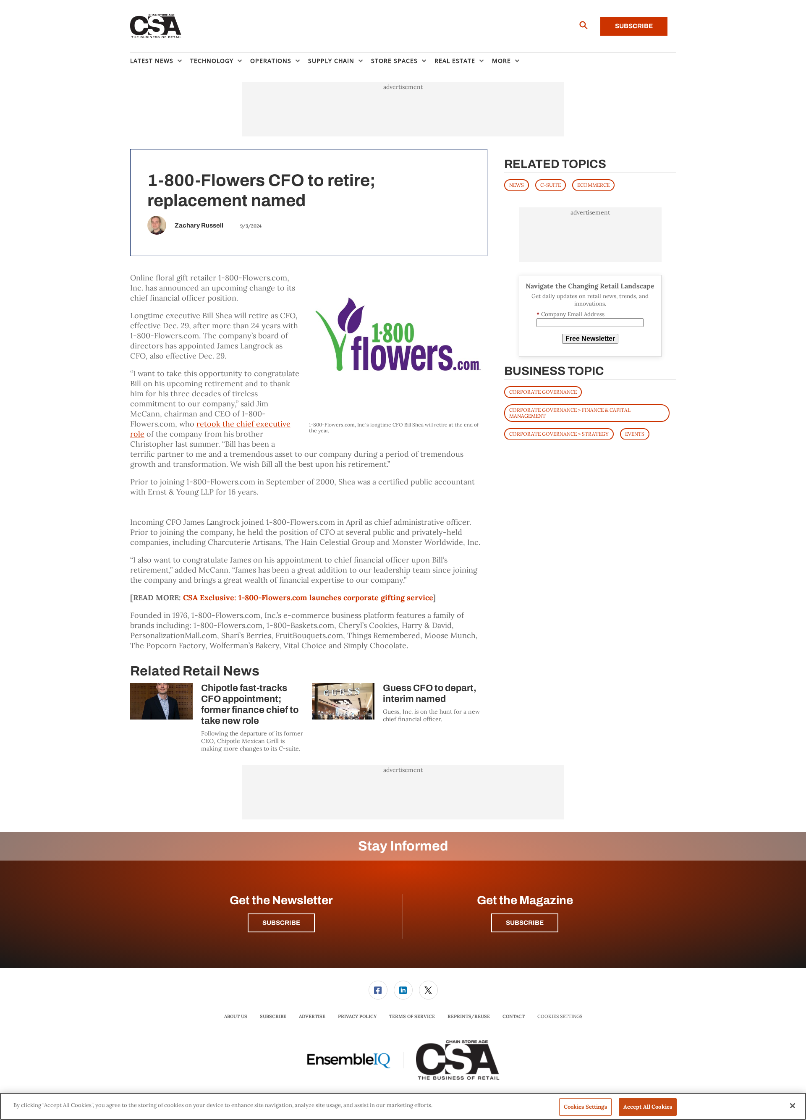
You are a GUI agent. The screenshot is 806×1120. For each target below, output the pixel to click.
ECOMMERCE (593, 184)
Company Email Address (570, 314)
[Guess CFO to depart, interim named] (343, 701)
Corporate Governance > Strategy (559, 433)
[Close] (792, 1105)
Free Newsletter (590, 338)
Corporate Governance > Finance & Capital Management (570, 412)
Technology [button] (211, 61)
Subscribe (634, 26)
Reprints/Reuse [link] (468, 1016)
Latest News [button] (151, 61)
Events (634, 433)
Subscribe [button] (281, 922)
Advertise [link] (312, 1016)
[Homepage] (156, 26)
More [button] (501, 61)
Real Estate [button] (454, 61)
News (516, 184)
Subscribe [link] (273, 1016)
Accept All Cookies (647, 1106)
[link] (378, 990)
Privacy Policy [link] (357, 1016)
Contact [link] (513, 1016)
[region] (403, 1106)
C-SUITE (550, 184)
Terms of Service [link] (412, 1016)
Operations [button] (270, 61)
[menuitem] (160, 61)
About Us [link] (235, 1016)
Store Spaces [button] (394, 61)
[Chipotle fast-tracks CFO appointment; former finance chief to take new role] (161, 701)
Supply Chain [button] (331, 61)
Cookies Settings (559, 1016)
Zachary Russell (199, 225)
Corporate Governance (543, 391)
